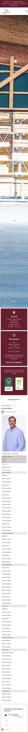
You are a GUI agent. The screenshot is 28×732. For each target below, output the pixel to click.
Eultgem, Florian (6, 694)
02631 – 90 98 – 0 (15, 324)
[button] (2, 729)
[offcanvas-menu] (26, 11)
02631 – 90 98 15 (6, 517)
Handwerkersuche (14, 5)
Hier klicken (15, 715)
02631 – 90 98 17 (6, 478)
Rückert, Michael (6, 514)
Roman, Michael (6, 640)
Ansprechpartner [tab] (14, 399)
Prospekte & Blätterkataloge (17, 2)
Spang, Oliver (5, 485)
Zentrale (4, 464)
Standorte (4, 3)
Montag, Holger (6, 504)
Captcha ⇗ (20, 717)
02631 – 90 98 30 (6, 697)
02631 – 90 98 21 (6, 643)
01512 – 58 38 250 (7, 675)
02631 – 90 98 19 (6, 527)
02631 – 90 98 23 (6, 488)
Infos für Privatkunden (14, 362)
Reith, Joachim (6, 672)
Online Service (22, 3)
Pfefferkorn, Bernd (7, 662)
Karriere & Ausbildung (13, 3)
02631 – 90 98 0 (6, 467)
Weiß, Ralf (4, 475)
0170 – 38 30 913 (6, 558)
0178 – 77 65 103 (6, 656)
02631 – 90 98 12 (6, 507)
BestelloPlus (7, 2)
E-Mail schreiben (6, 470)
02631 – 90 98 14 (6, 498)
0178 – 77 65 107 (6, 665)
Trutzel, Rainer (6, 555)
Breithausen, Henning (7, 652)
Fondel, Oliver (5, 495)
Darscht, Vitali (5, 524)
